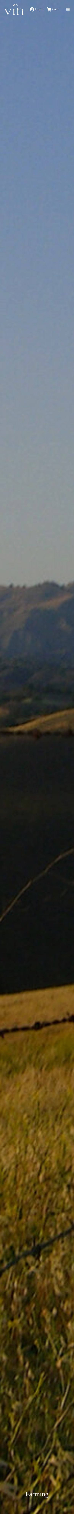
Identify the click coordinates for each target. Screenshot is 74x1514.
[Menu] (68, 9)
